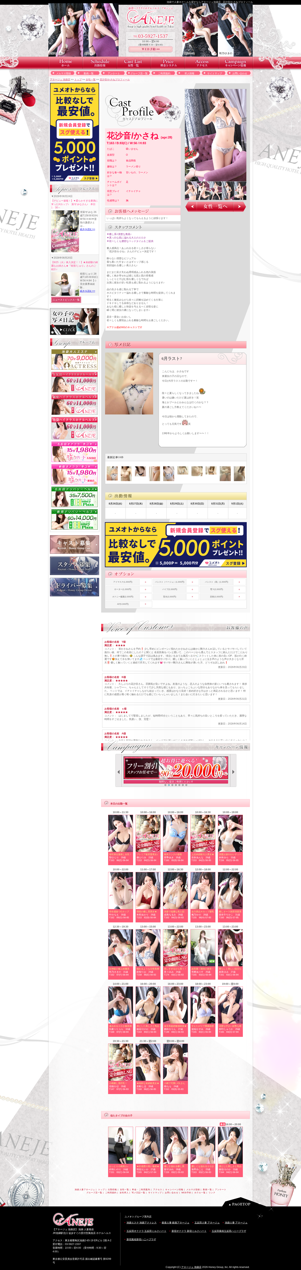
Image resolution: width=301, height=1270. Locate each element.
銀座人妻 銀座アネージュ (175, 1222)
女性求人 (124, 1192)
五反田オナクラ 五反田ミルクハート (146, 1231)
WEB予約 (186, 1192)
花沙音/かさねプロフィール (115, 79)
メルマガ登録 (63, 73)
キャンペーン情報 (174, 1189)
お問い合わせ (239, 73)
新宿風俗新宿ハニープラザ (141, 1239)
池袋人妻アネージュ (85, 1189)
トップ (78, 79)
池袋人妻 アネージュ (236, 1222)
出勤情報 (112, 1189)
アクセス (157, 1189)
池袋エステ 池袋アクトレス (142, 1222)
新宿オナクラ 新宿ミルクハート (189, 1231)
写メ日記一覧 (138, 1192)
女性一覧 (91, 79)
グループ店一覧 (139, 73)
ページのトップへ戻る (245, 1201)
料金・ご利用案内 (141, 1189)
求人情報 (189, 73)
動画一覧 (89, 73)
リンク (212, 1192)
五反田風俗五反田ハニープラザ (229, 1231)
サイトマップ (214, 73)
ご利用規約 (164, 73)
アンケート (114, 73)
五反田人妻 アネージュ (207, 1222)
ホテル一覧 (200, 1192)
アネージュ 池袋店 (60, 79)
